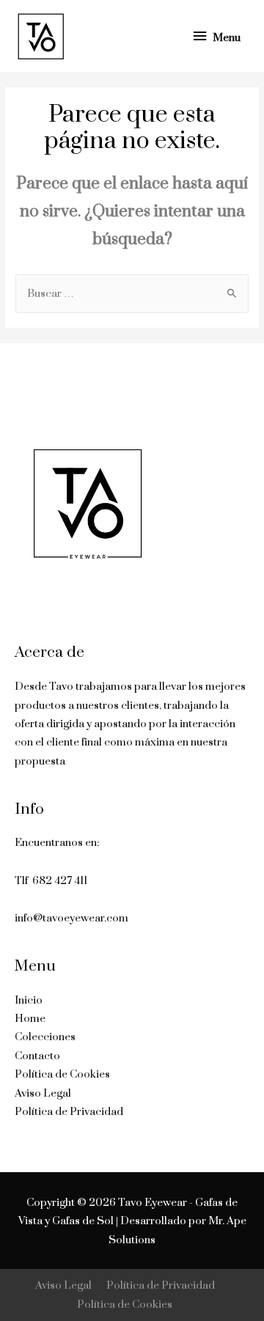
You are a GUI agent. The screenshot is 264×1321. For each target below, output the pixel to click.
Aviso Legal (43, 1093)
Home (30, 1019)
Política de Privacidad (69, 1112)
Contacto (37, 1056)
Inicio (29, 1000)
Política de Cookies (62, 1074)
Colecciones (45, 1037)
